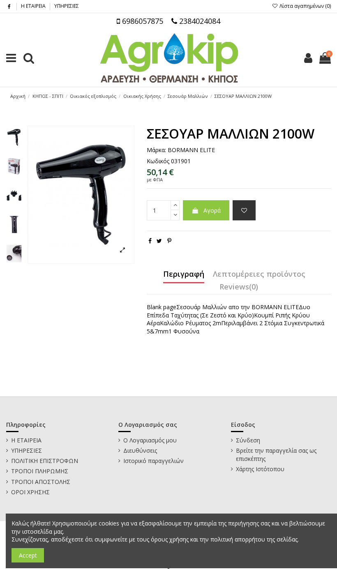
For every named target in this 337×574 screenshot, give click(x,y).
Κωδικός (158, 161)
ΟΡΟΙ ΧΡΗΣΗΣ (30, 492)
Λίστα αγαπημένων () (304, 5)
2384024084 (198, 21)
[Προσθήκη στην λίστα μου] (244, 210)
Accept (28, 555)
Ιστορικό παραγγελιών (153, 461)
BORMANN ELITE (191, 150)
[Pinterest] (169, 241)
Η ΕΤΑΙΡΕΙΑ (34, 5)
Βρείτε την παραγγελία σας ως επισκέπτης (276, 455)
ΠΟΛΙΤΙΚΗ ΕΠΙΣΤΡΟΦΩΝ (44, 461)
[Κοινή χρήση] (150, 241)
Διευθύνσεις (140, 450)
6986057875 (141, 21)
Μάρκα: (156, 150)
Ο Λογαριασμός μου (150, 440)
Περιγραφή (183, 274)
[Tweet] (159, 241)
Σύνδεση (248, 440)
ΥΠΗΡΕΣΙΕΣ (66, 5)
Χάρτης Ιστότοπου (260, 469)
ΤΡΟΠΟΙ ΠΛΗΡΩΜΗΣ (39, 471)
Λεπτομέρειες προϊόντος (259, 274)
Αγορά (212, 210)
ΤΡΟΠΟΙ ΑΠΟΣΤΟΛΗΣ (40, 482)
